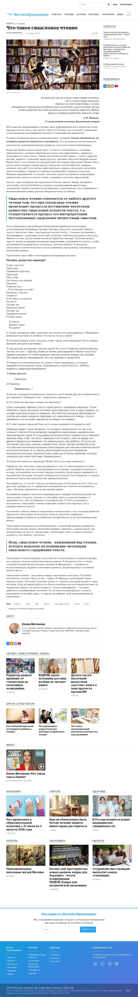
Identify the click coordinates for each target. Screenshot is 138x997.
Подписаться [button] (88, 929)
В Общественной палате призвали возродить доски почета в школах (114, 66)
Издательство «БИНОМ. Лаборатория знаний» (26, 608)
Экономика (34, 960)
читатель (17, 603)
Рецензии (12, 970)
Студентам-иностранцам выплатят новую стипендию (111, 872)
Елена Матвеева (14, 33)
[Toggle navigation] (129, 14)
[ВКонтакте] (8, 643)
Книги (10, 23)
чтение (76, 603)
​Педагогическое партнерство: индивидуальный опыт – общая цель (116, 34)
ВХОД (115, 4)
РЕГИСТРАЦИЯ (126, 4)
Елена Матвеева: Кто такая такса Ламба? (25, 775)
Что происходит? (121, 71)
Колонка (21, 23)
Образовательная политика (36, 956)
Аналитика (108, 14)
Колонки (81, 14)
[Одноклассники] (11, 643)
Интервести (34, 969)
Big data (33, 973)
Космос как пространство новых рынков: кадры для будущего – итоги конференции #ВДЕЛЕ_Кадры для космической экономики (68, 877)
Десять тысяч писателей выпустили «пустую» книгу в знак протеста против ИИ (84, 683)
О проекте (55, 954)
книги (86, 603)
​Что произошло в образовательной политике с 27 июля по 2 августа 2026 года (24, 824)
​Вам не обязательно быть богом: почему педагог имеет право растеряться (68, 823)
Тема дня (69, 14)
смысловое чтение (61, 603)
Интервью (94, 14)
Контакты (55, 957)
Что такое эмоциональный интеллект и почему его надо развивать (84, 730)
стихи (28, 603)
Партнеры (55, 961)
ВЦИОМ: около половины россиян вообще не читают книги (52, 680)
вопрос (46, 603)
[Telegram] (15, 643)
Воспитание (119, 39)
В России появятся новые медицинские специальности (111, 823)
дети (37, 603)
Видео (120, 14)
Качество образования (34, 965)
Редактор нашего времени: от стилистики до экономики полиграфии (19, 681)
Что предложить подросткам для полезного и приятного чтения (51, 730)
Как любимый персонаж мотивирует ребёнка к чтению (19, 729)
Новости (56, 14)
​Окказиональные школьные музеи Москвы (25, 870)
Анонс (116, 58)
